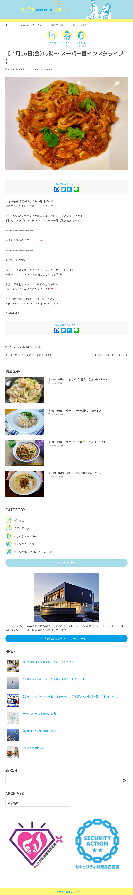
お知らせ (18, 520)
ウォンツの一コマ (24, 544)
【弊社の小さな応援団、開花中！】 (42, 731)
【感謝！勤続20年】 (33, 748)
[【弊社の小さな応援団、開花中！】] (13, 735)
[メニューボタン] (127, 9)
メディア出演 (21, 528)
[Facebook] (57, 189)
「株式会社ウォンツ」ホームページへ (66, 638)
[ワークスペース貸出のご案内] (13, 718)
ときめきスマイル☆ (25, 536)
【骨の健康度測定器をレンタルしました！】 (48, 662)
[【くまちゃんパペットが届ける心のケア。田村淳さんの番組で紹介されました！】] (13, 701)
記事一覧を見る (66, 562)
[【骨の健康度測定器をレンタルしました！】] (13, 666)
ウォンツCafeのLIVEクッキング (40, 69)
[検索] (123, 780)
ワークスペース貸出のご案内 (38, 713)
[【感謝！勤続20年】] (13, 752)
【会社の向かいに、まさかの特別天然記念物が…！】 (53, 679)
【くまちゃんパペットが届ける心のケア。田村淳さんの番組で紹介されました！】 (70, 696)
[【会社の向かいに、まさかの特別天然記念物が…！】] (13, 683)
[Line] (76, 189)
